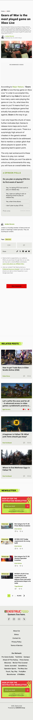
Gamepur (27, 657)
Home (3, 11)
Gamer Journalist (11, 666)
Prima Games (24, 660)
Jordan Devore (9, 36)
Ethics (16, 634)
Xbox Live (8, 239)
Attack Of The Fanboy (10, 660)
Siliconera (7, 663)
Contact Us (17, 638)
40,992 (19, 595)
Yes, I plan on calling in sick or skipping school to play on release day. (16, 195)
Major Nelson (18, 87)
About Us (16, 631)
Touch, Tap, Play (11, 671)
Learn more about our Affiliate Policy (13, 264)
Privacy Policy (21, 511)
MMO (8, 11)
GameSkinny (22, 666)
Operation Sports (10, 668)
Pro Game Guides (8, 657)
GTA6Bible (21, 674)
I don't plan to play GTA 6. (14, 205)
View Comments (16, 286)
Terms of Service (12, 511)
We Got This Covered (20, 663)
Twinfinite (18, 657)
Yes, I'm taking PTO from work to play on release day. (17, 188)
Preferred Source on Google (11, 269)
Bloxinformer (11, 674)
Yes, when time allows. (13, 201)
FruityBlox (22, 671)
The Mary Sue (22, 668)
